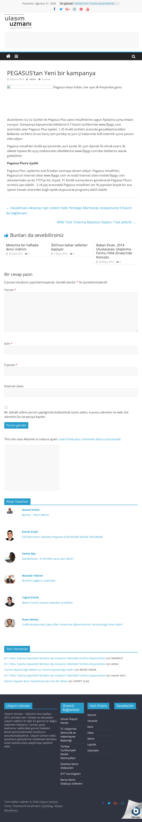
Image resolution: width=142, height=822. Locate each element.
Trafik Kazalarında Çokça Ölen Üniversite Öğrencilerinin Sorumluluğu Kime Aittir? (72, 624)
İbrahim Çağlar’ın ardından (38, 580)
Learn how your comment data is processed (89, 439)
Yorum (10, 290)
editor (33, 79)
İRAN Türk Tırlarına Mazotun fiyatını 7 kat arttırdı (96, 222)
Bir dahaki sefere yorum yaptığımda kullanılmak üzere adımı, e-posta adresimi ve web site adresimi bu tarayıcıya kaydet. (66, 414)
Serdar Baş (29, 553)
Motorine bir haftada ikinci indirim (22, 247)
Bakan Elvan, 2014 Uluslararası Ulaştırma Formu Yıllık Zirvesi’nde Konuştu (114, 251)
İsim (8, 344)
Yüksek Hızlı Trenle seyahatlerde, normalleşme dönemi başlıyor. (94, 5)
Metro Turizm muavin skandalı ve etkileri (47, 602)
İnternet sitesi (13, 386)
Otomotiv (93, 750)
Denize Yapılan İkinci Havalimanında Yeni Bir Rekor (35, 681)
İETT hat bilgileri (70, 774)
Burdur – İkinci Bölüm (35, 515)
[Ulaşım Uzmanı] (8, 56)
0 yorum (45, 79)
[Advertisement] (71, 40)
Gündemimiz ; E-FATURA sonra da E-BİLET (48, 558)
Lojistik (91, 744)
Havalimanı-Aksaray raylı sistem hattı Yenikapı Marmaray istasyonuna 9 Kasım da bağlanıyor (69, 210)
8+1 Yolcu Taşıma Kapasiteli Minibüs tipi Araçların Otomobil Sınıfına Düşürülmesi (54, 658)
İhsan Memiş (30, 619)
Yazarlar (92, 721)
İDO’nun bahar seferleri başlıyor (69, 247)
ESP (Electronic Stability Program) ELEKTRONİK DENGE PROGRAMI (62, 537)
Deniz (90, 738)
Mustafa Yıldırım (32, 575)
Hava (90, 732)
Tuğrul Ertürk (30, 597)
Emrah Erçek (30, 531)
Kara (90, 726)
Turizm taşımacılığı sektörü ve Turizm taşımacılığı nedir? (39, 669)
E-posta (10, 365)
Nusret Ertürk (31, 510)
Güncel (91, 715)
